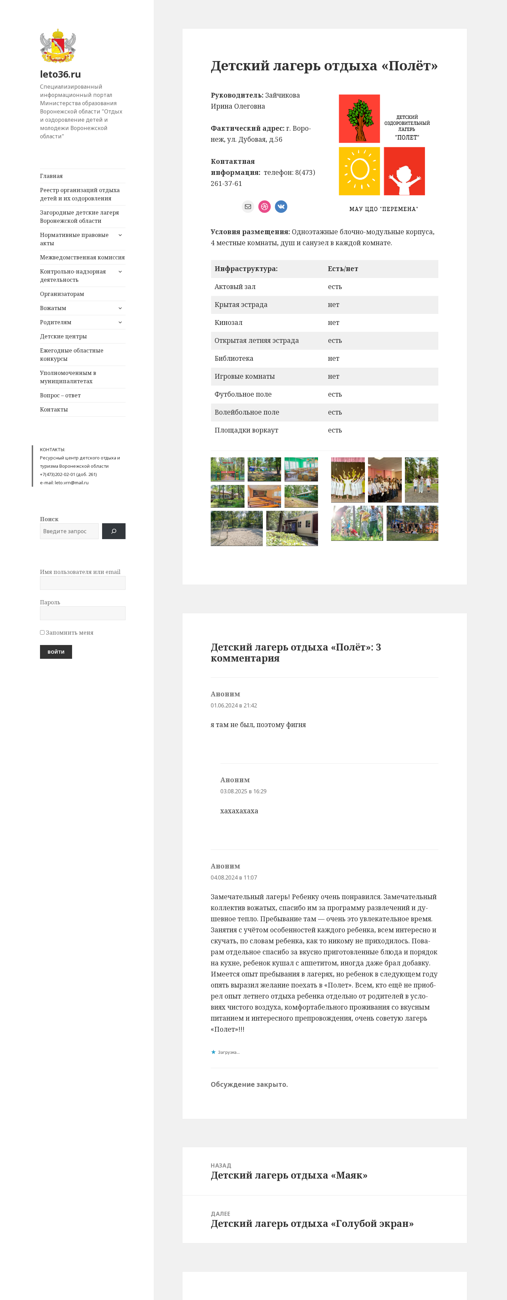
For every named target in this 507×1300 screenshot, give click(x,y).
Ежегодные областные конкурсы (71, 355)
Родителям (55, 322)
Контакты (54, 409)
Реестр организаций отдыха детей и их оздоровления (80, 194)
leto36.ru (60, 74)
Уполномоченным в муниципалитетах (68, 377)
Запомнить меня (68, 632)
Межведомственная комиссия (82, 257)
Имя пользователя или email (80, 572)
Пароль (50, 602)
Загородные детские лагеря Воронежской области (79, 217)
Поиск (49, 519)
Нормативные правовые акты (74, 239)
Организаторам (62, 294)
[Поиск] (114, 531)
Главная (51, 176)
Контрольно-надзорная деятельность (73, 276)
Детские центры (63, 336)
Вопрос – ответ (60, 395)
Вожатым (53, 308)
